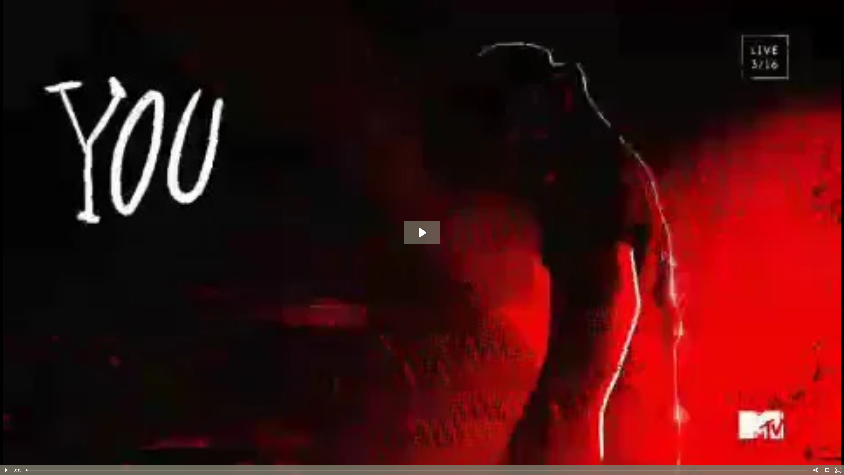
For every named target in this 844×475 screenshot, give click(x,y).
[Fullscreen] (838, 470)
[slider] (417, 470)
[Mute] (815, 470)
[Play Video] (5, 470)
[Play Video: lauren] (422, 232)
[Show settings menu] (827, 470)
